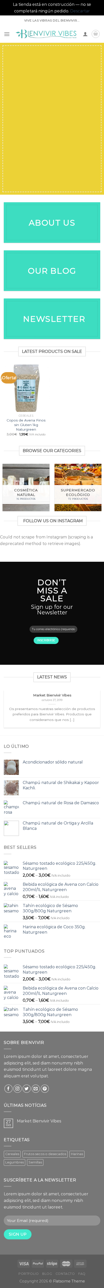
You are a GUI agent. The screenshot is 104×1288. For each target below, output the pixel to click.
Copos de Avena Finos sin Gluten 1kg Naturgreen (26, 424)
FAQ (82, 1274)
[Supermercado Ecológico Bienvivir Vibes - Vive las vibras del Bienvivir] (46, 34)
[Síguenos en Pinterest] (45, 1088)
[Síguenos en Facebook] (8, 1088)
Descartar (80, 11)
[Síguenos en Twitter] (26, 1088)
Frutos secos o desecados (45, 1154)
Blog (47, 1274)
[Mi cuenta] (85, 33)
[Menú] (7, 34)
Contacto (65, 1274)
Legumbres (14, 1162)
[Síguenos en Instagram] (17, 1088)
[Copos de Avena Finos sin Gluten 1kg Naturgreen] (26, 388)
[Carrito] (96, 34)
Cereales (12, 1154)
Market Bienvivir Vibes (39, 1121)
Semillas (35, 1162)
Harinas (77, 1154)
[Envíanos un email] (36, 1088)
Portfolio (28, 1274)
